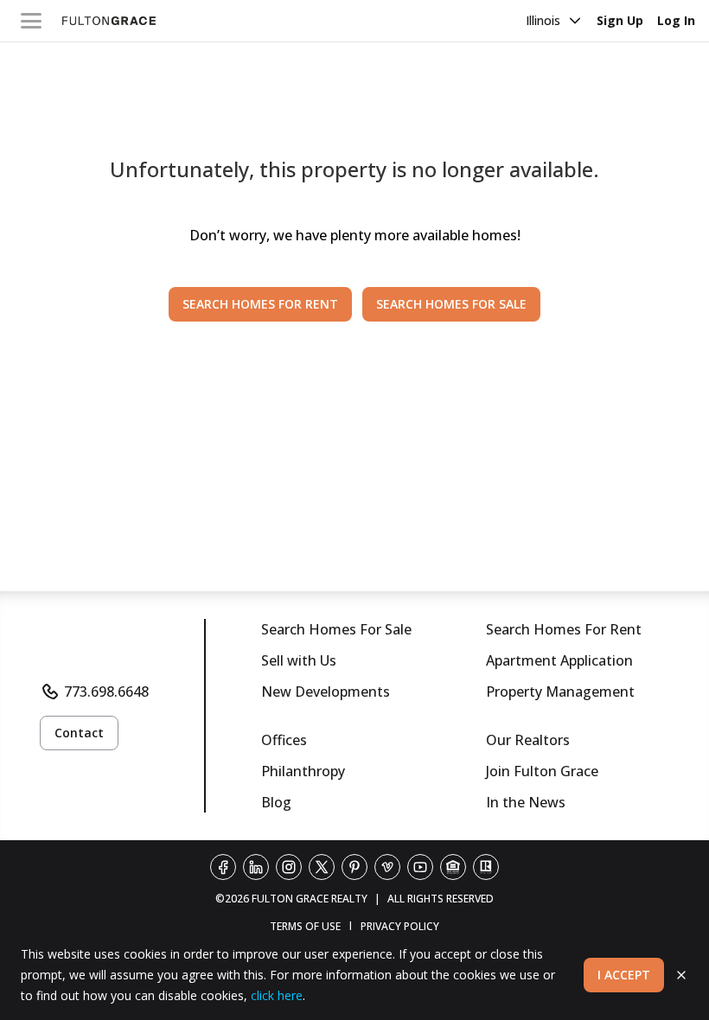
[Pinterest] (354, 867)
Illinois (543, 20)
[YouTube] (420, 867)
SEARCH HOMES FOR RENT (260, 304)
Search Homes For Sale (336, 629)
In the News (525, 802)
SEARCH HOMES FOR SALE (451, 304)
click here (277, 995)
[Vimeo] (387, 867)
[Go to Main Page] (109, 20)
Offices (284, 739)
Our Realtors (528, 739)
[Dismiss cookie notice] (681, 975)
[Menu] (31, 20)
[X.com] (322, 867)
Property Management (560, 691)
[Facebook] (223, 867)
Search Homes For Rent (564, 629)
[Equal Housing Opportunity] (453, 867)
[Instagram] (289, 867)
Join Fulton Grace (542, 771)
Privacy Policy (400, 926)
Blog (276, 802)
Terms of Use (305, 926)
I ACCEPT (623, 974)
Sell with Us (298, 660)
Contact (79, 732)
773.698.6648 (106, 691)
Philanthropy (303, 771)
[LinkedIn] (256, 867)
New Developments (325, 691)
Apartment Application (559, 660)
